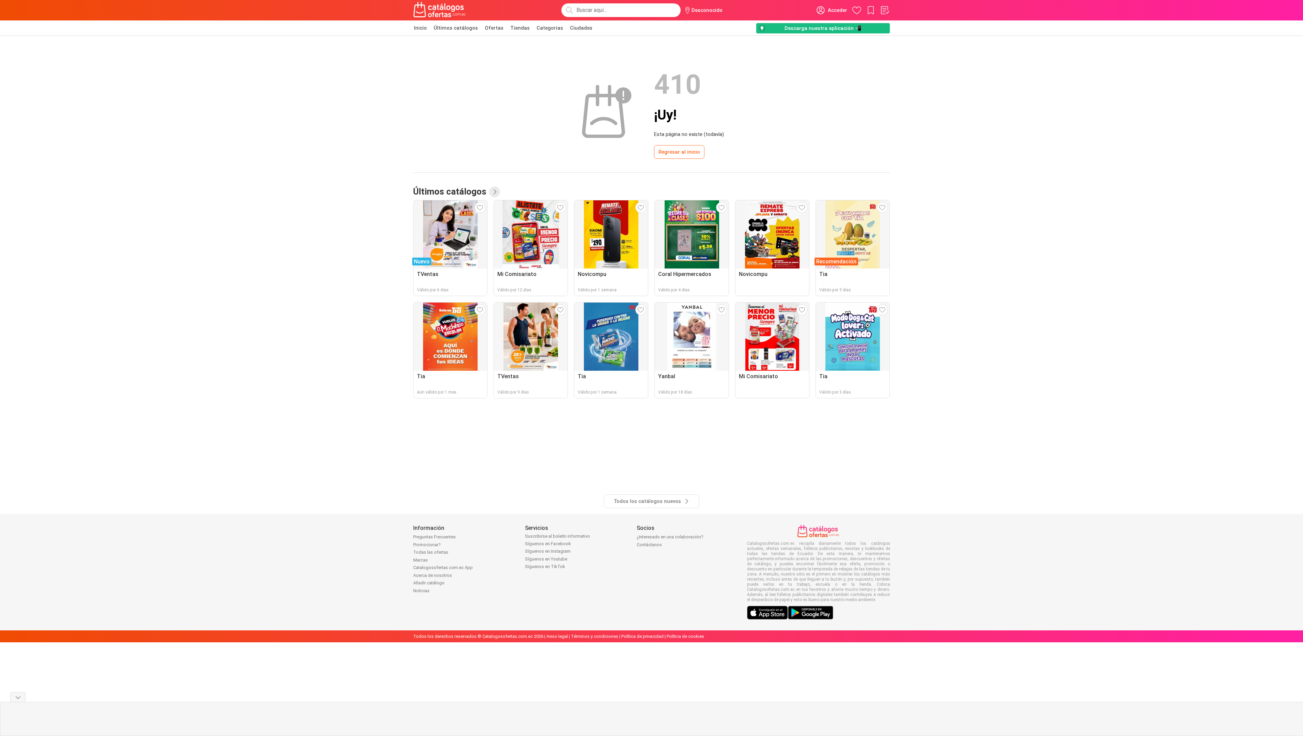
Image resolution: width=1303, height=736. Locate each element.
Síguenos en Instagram (548, 551)
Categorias (550, 28)
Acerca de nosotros (432, 575)
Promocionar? (427, 544)
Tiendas (520, 28)
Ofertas (494, 28)
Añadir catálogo (429, 582)
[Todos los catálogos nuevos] (494, 191)
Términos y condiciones (594, 636)
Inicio (420, 28)
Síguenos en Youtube (546, 559)
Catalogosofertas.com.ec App (443, 567)
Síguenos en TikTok (545, 566)
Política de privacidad (642, 636)
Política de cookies (685, 636)
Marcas (420, 560)
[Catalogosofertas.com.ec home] (439, 10)
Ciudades (581, 28)
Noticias (421, 590)
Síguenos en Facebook (548, 543)
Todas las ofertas (430, 552)
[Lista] (884, 10)
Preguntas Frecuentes (434, 536)
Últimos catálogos (456, 28)
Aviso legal (557, 636)
